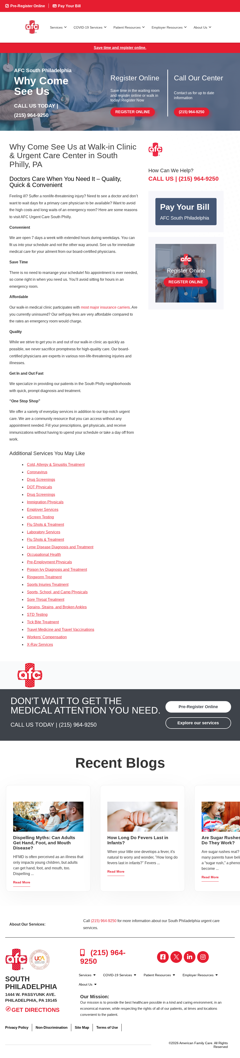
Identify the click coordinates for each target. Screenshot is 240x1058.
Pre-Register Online (27, 6)
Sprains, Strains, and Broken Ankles (57, 607)
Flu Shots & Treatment (45, 525)
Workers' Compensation (47, 637)
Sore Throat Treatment (45, 600)
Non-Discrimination (52, 1027)
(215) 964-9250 (31, 115)
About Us (200, 27)
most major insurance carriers (105, 307)
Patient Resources (127, 27)
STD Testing (37, 615)
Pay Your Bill (69, 6)
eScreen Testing (40, 517)
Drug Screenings (41, 480)
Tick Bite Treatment (43, 622)
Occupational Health (44, 555)
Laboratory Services (43, 532)
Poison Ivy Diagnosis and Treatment (57, 570)
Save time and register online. (120, 48)
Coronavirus (37, 472)
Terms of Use (107, 1027)
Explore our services (198, 723)
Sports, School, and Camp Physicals (57, 592)
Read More (21, 882)
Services (56, 27)
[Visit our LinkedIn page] (189, 957)
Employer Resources (167, 27)
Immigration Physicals (45, 502)
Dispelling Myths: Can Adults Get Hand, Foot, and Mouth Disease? (44, 842)
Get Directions (35, 1010)
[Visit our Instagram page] (203, 957)
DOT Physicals (39, 487)
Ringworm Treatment (44, 577)
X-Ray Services (40, 645)
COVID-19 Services (88, 27)
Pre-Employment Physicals (49, 562)
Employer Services (42, 510)
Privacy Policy (16, 1027)
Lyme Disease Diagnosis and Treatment (60, 547)
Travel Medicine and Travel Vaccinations (60, 630)
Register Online (132, 112)
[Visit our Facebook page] (163, 957)
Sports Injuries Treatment (47, 585)
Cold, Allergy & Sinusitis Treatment (56, 465)
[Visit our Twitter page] (176, 957)
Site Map (82, 1027)
